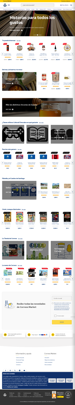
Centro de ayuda (20, 357)
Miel (37, 9)
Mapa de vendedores (50, 360)
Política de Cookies (12, 387)
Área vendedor (48, 364)
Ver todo (41, 122)
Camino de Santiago (57, 9)
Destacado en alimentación (19, 9)
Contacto (18, 364)
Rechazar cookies (52, 380)
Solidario (49, 9)
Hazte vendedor (48, 362)
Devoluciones (19, 362)
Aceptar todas (69, 380)
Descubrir (47, 357)
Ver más (19, 40)
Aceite (33, 9)
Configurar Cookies (61, 380)
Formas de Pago (20, 360)
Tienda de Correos (7, 9)
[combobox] (37, 5)
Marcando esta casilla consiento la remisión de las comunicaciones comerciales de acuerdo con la (62, 306)
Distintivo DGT (43, 9)
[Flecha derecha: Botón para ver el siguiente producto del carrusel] (72, 54)
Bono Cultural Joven (67, 9)
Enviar (62, 322)
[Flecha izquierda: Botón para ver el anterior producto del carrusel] (2, 54)
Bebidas (28, 9)
